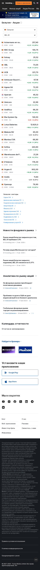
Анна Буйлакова (10, 313)
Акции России (28, 9)
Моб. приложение (9, 424)
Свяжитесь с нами (29, 428)
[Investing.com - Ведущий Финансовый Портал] (10, 3)
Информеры (6, 433)
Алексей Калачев (11, 288)
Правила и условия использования (13, 541)
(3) (12, 222)
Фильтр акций (15, 9)
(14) (7, 197)
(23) (8, 208)
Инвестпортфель (8, 428)
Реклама (25, 424)
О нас (24, 419)
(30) (10, 217)
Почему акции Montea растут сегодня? (19, 250)
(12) (13, 203)
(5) (8, 206)
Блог (3, 419)
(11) (12, 200)
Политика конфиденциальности (12, 548)
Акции (4, 9)
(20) (11, 214)
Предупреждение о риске (11, 556)
